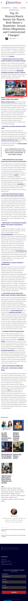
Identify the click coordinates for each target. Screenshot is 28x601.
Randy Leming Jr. (5, 495)
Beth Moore (4, 488)
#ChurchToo (6, 8)
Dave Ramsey (4, 492)
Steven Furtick (4, 497)
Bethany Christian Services (8, 102)
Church (15, 8)
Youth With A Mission (18, 499)
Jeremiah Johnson (19, 492)
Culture (23, 8)
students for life (13, 497)
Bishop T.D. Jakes (5, 490)
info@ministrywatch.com (9, 562)
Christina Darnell (12, 38)
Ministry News (14, 10)
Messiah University (15, 493)
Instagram (11, 492)
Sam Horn (13, 495)
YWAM (3, 501)
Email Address (5, 574)
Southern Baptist (20, 495)
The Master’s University (7, 499)
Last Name (4, 585)
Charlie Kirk (14, 490)
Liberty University (5, 493)
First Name (4, 579)
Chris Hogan (20, 490)
